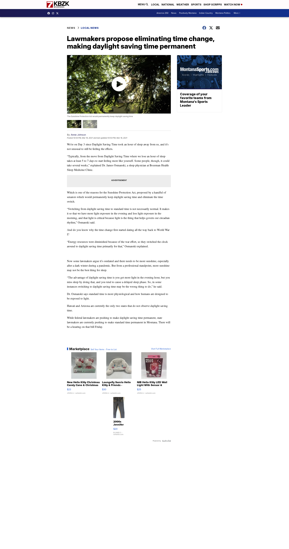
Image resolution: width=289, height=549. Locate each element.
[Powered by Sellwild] (166, 441)
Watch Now (232, 4)
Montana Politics (222, 13)
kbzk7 (49, 13)
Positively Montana (187, 13)
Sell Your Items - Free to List (104, 349)
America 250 (162, 13)
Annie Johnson (78, 134)
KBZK (58, 13)
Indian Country (206, 13)
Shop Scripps (213, 4)
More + (237, 13)
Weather (182, 4)
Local (155, 4)
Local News (90, 27)
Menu (142, 4)
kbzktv (54, 13)
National (168, 4)
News (173, 13)
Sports (196, 4)
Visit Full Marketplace (161, 349)
